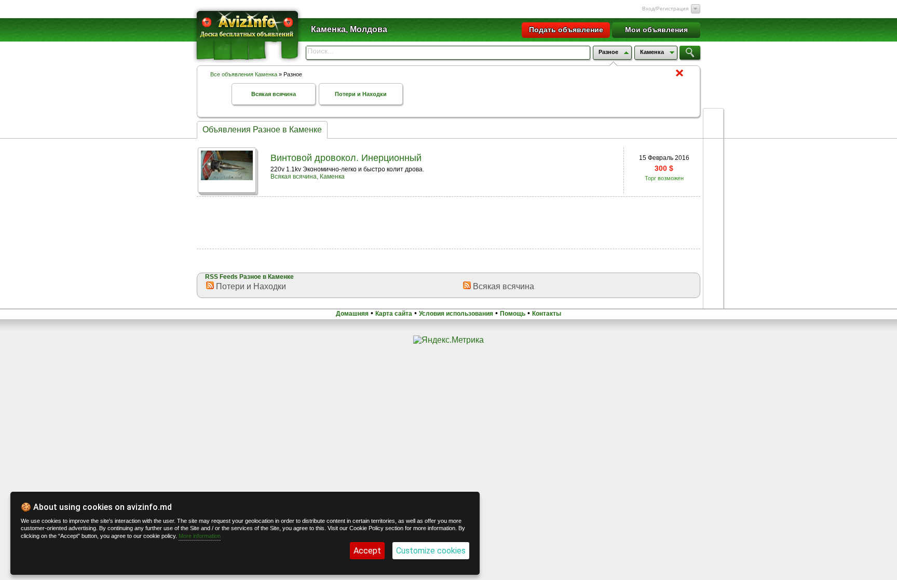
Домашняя (352, 313)
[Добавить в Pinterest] (713, 276)
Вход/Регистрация (665, 8)
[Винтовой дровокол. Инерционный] (227, 177)
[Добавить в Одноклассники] (713, 236)
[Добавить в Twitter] (713, 197)
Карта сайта (393, 313)
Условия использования (456, 313)
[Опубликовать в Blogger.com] (713, 296)
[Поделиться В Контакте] (713, 158)
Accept (367, 551)
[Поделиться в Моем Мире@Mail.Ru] (713, 256)
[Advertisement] (448, 221)
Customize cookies (431, 551)
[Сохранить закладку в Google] (713, 177)
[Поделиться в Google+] (713, 118)
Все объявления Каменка (243, 74)
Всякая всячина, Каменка (307, 176)
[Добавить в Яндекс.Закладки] (713, 217)
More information (200, 536)
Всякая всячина (273, 94)
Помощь (512, 313)
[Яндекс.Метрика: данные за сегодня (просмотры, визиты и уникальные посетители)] (448, 340)
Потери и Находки (361, 94)
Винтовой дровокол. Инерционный (346, 158)
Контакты (546, 313)
